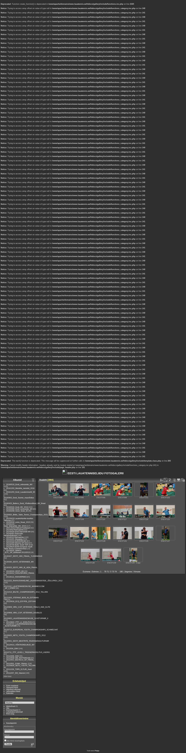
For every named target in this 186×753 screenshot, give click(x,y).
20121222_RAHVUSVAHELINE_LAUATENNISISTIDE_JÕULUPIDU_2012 (33, 581)
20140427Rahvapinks (15, 530)
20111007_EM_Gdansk (15, 673)
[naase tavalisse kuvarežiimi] (174, 480)
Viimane (137, 572)
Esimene (86, 572)
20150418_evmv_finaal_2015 (18, 522)
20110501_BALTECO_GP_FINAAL (20, 660)
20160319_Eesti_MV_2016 (17, 507)
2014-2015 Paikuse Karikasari (18, 528)
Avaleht (43, 480)
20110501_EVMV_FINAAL (16, 664)
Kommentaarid (12, 710)
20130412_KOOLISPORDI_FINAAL (20, 573)
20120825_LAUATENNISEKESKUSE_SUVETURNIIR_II (26, 618)
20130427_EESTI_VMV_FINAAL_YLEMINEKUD (23, 556)
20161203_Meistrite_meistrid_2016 (20, 488)
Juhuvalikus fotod (13, 691)
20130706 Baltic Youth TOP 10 (18, 545)
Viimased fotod (12, 687)
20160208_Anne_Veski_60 (17, 511)
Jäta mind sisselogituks (15, 741)
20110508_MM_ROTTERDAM (18, 658)
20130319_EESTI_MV (15, 571)
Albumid (17, 480)
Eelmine (95, 572)
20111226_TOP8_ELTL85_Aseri (19, 669)
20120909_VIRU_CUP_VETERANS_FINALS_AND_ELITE (27, 607)
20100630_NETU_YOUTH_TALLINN (20, 665)
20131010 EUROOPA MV (16, 541)
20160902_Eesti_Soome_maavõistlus (19, 498)
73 (113, 572)
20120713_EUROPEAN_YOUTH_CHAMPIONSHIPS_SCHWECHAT (31, 630)
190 (121, 572)
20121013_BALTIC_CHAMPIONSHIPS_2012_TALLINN (26, 592)
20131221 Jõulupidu (14, 539)
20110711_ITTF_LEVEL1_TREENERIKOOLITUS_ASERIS (27, 652)
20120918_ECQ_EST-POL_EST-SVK (21, 601)
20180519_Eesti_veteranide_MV (19, 484)
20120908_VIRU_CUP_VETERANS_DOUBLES (23, 613)
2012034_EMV (12, 648)
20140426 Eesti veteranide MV (18, 532)
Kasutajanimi (11, 723)
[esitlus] (170, 480)
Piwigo (97, 751)
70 (105, 572)
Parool (7, 735)
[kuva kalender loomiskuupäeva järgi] (183, 480)
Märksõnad (10, 706)
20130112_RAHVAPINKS (16, 577)
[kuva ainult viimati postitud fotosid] (33, 480)
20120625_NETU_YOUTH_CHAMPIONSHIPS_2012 (25, 635)
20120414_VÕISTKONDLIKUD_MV (20, 645)
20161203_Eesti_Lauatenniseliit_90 (20, 492)
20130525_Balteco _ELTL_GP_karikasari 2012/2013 (17, 551)
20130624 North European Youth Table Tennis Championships (18, 548)
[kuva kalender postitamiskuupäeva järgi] (178, 480)
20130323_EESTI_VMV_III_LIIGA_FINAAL (20, 567)
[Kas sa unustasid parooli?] (32, 745)
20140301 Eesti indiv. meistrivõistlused (13, 534)
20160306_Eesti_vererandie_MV (19, 509)
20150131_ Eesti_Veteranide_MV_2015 (15, 525)
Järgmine (128, 572)
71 (108, 572)
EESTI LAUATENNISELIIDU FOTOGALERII (95, 473)
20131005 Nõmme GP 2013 (17, 543)
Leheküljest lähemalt (14, 712)
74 (116, 572)
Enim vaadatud (12, 686)
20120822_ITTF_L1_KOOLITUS (19, 622)
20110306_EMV (12, 656)
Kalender (10, 693)
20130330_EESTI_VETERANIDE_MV (19, 562)
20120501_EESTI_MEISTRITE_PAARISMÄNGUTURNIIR (26, 641)
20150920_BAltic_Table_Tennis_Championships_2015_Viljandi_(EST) (32, 515)
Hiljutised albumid (13, 689)
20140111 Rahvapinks (15, 537)
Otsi (7, 708)
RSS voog (10, 714)
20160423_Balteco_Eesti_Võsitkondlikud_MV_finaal (24, 503)
